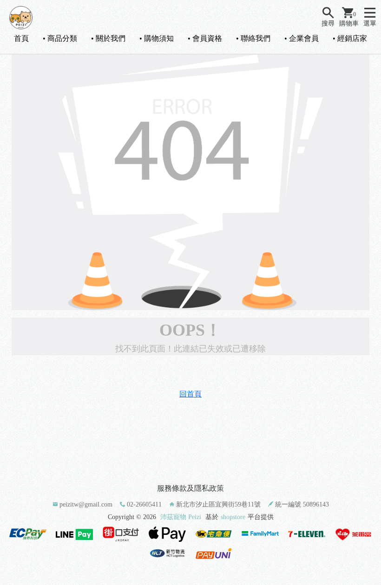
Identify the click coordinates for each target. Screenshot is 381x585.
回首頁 (190, 394)
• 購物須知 (156, 38)
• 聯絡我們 (253, 38)
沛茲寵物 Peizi (180, 517)
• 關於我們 (108, 38)
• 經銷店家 (350, 38)
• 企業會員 (301, 38)
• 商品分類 (60, 38)
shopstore (233, 517)
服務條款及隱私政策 (190, 488)
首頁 (21, 38)
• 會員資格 (205, 38)
